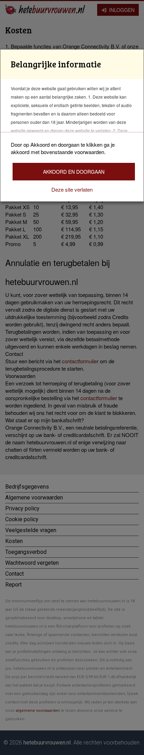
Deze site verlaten (72, 189)
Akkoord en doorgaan (74, 171)
